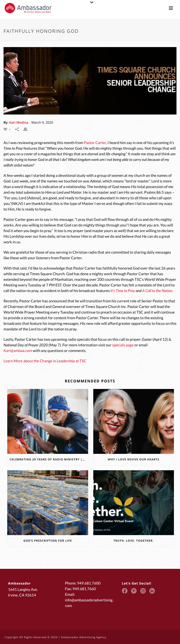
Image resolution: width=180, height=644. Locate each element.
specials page (123, 345)
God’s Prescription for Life (47, 541)
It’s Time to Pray (122, 291)
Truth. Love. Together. (133, 541)
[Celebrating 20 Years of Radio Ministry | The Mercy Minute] (47, 421)
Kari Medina (18, 122)
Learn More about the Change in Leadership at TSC (45, 361)
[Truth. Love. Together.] (133, 502)
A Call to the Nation (157, 291)
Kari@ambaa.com (18, 350)
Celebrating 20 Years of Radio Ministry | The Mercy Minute (49, 459)
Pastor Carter (95, 143)
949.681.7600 (89, 583)
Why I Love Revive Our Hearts (133, 459)
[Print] (27, 129)
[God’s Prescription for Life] (47, 502)
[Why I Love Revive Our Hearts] (133, 421)
